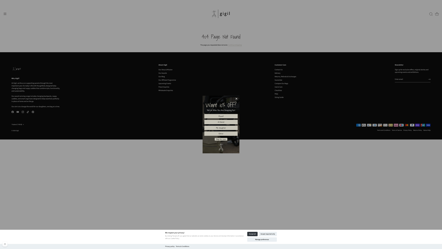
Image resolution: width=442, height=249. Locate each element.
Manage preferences (262, 239)
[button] (221, 116)
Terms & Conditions (182, 246)
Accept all (252, 234)
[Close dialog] (236, 99)
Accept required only (268, 234)
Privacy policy (170, 246)
